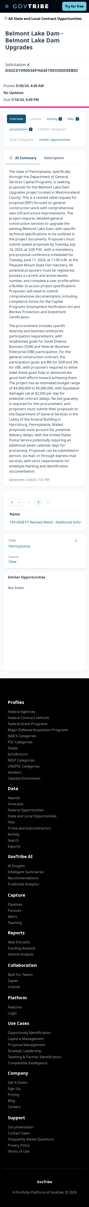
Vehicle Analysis (20, 954)
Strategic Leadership (24, 1050)
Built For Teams (20, 974)
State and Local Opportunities (32, 816)
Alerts (12, 916)
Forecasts (16, 804)
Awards (14, 797)
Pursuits (14, 910)
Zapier (13, 980)
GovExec (57, 1192)
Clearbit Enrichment (24, 778)
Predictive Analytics (23, 884)
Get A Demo (17, 1082)
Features (15, 1007)
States (13, 748)
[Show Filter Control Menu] (76, 541)
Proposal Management (26, 1044)
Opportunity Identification (29, 1032)
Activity (13, 834)
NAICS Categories (22, 736)
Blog (11, 1100)
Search (13, 840)
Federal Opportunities (26, 810)
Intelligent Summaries (26, 872)
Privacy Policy (19, 1145)
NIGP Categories (21, 760)
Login (12, 1013)
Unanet (14, 986)
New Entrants (19, 942)
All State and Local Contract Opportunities (45, 18)
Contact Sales (19, 1133)
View (12, 561)
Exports (14, 846)
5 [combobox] (12, 502)
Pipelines (15, 904)
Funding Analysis (21, 948)
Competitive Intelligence (27, 1063)
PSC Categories (20, 742)
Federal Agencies (21, 711)
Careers (14, 1106)
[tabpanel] (44, 325)
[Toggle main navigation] (7, 6)
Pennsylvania (19, 546)
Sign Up (14, 1088)
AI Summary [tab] (26, 158)
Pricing (13, 1094)
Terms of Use (18, 1151)
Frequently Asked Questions (31, 1139)
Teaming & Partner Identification (34, 1057)
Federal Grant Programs (28, 723)
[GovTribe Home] (30, 6)
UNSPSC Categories (24, 766)
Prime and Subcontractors (29, 828)
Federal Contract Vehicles (28, 717)
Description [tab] (54, 158)
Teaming (15, 922)
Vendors (15, 772)
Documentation (20, 1127)
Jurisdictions (18, 754)
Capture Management (26, 1038)
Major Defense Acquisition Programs (38, 729)
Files (11, 822)
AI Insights (16, 866)
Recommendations (23, 878)
